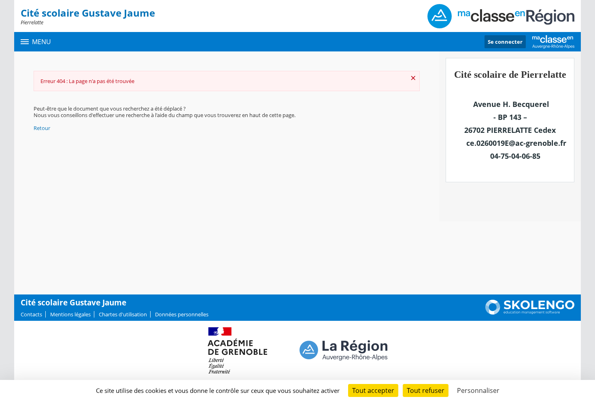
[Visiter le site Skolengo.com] (529, 312)
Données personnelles (181, 314)
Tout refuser (425, 390)
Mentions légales (70, 314)
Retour (42, 128)
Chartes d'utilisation (123, 314)
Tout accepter (373, 390)
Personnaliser (478, 390)
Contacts (31, 314)
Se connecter (505, 41)
